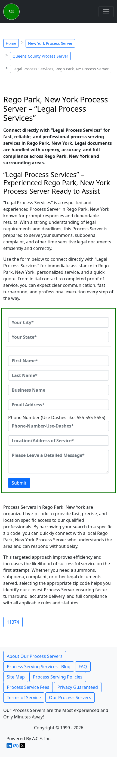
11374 (13, 622)
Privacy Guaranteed (77, 687)
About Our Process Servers (35, 656)
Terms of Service (24, 698)
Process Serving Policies (57, 677)
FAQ (83, 667)
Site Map (16, 677)
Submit (19, 483)
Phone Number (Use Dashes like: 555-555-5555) (56, 417)
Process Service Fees (28, 687)
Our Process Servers (70, 698)
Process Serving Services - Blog (38, 667)
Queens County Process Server (40, 56)
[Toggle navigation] (106, 11)
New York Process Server (50, 43)
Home (11, 43)
